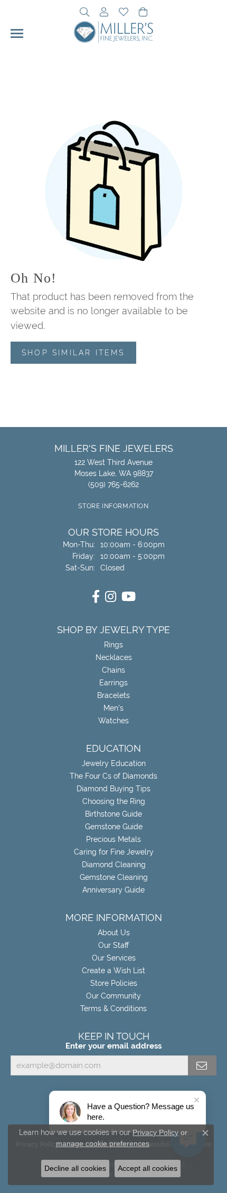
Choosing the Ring (113, 801)
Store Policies (113, 983)
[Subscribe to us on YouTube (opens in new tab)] (128, 596)
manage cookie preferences (102, 1143)
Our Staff (113, 945)
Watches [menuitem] (113, 720)
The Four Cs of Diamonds (113, 776)
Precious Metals (113, 839)
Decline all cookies (75, 1168)
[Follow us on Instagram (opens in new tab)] (110, 596)
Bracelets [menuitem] (113, 695)
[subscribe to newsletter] (202, 1065)
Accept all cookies (147, 1168)
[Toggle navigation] (17, 33)
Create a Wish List (113, 970)
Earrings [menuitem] (113, 682)
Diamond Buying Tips (113, 788)
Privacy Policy (155, 1132)
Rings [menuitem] (113, 645)
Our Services (114, 958)
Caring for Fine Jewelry (114, 852)
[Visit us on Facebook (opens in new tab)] (96, 596)
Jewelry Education (114, 763)
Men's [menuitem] (113, 708)
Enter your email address (113, 1045)
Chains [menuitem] (113, 670)
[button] (84, 13)
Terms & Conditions (113, 1008)
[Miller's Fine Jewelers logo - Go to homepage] (113, 32)
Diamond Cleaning (114, 864)
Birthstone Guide (113, 814)
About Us (114, 932)
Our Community (113, 996)
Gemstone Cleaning (114, 877)
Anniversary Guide (113, 890)
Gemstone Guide (114, 826)
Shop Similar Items (73, 352)
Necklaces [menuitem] (114, 657)
